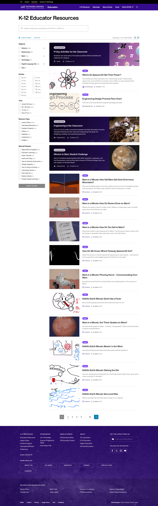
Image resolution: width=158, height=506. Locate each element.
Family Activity (28, 176)
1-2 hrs (25, 110)
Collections (27, 137)
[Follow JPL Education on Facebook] (112, 450)
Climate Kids (24, 492)
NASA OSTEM (126, 7)
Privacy (36, 502)
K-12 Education (85, 440)
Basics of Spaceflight (117, 489)
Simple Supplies (28, 164)
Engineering (27, 52)
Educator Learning (29, 152)
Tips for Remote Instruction (32, 161)
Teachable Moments (30, 125)
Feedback (61, 502)
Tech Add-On (27, 173)
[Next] (96, 417)
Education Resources (27, 437)
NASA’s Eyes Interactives (118, 492)
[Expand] (43, 48)
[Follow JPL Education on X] (116, 450)
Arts (24, 68)
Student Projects (29, 128)
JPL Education (85, 437)
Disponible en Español (31, 150)
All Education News (67, 437)
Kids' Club (53, 489)
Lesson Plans (28, 122)
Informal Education (86, 446)
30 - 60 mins (28, 107)
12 (38, 92)
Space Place (24, 489)
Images (25, 140)
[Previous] (62, 417)
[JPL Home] (35, 7)
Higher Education (86, 443)
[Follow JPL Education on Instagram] (121, 450)
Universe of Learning (87, 489)
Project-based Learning (31, 179)
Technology (27, 60)
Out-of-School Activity (30, 167)
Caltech (29, 502)
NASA (22, 502)
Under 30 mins (28, 104)
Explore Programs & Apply (47, 441)
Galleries (26, 134)
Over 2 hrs (26, 113)
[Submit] (112, 439)
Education (53, 7)
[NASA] (23, 7)
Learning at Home (29, 170)
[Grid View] (135, 38)
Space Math (54, 492)
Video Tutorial (28, 155)
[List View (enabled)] (138, 38)
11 (38, 89)
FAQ (54, 502)
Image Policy (46, 502)
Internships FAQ (45, 446)
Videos (25, 131)
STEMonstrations (86, 492)
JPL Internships (45, 437)
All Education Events (67, 440)
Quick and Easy (28, 158)
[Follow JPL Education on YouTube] (125, 450)
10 (38, 86)
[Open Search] (137, 7)
